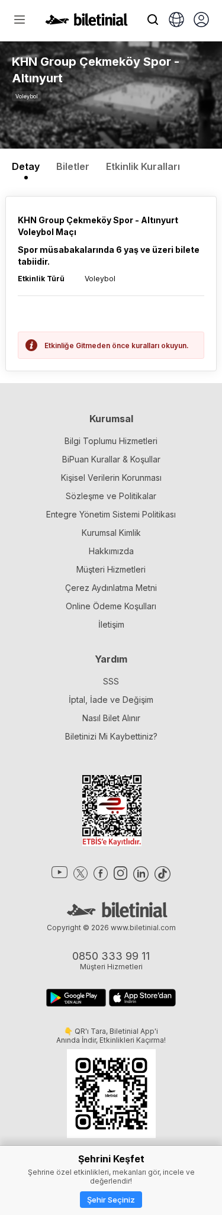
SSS (111, 681)
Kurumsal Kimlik (111, 533)
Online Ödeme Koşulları (111, 606)
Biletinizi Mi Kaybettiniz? (111, 736)
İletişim (111, 624)
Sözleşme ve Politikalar (111, 496)
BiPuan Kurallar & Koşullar (111, 459)
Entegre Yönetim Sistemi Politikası (111, 514)
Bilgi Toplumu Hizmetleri (111, 441)
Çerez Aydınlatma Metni (111, 588)
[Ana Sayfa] (86, 22)
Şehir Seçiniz (111, 1199)
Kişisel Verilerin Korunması (111, 477)
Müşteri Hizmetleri (111, 569)
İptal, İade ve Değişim (111, 700)
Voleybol (26, 96)
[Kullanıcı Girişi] (201, 20)
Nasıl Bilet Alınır (111, 718)
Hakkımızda (111, 551)
